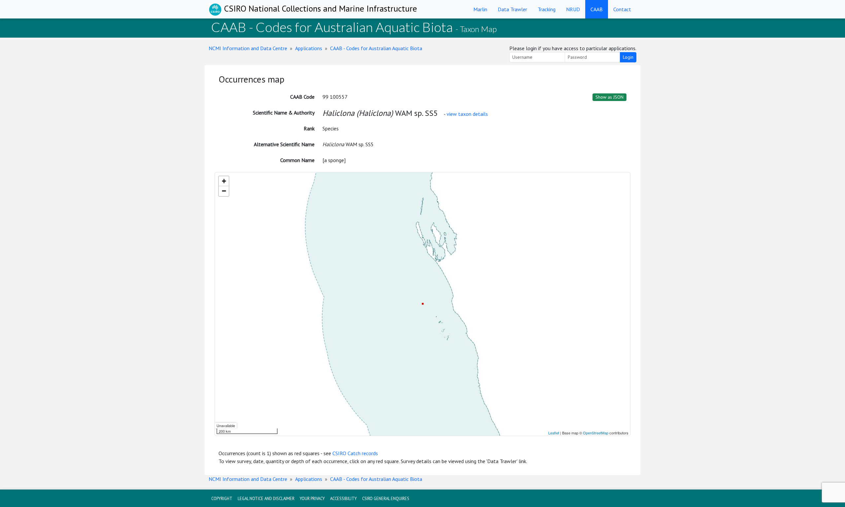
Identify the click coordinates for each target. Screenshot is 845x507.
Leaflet (553, 432)
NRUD (573, 9)
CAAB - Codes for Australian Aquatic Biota (376, 48)
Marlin (480, 9)
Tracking (547, 9)
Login (628, 57)
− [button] (224, 191)
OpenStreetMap (595, 432)
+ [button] (224, 181)
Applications (308, 48)
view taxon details (467, 114)
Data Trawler (512, 9)
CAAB (597, 9)
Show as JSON (609, 97)
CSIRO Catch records (355, 453)
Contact (622, 9)
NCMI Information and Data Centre (248, 48)
